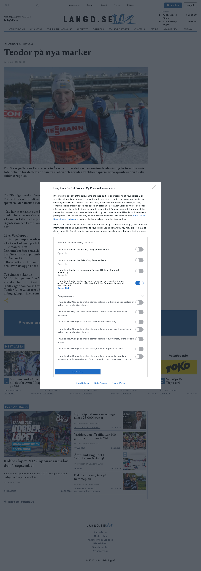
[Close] (155, 188)
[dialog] (100, 285)
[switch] (139, 249)
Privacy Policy (118, 383)
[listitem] (100, 242)
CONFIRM (78, 371)
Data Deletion (83, 383)
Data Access (100, 383)
